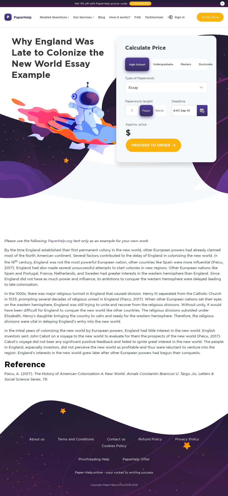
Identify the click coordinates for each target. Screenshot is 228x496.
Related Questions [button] (53, 17)
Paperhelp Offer (136, 459)
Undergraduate (163, 64)
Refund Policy (150, 439)
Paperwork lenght (139, 101)
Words (159, 110)
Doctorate (205, 64)
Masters (186, 64)
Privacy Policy (187, 439)
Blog (101, 17)
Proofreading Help (94, 459)
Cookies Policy (114, 445)
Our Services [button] (82, 17)
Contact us (116, 439)
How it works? (119, 17)
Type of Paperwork (139, 78)
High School (137, 64)
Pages (146, 110)
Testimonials (154, 17)
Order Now (210, 17)
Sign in (180, 17)
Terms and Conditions (76, 439)
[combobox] (166, 87)
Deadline (178, 101)
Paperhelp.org (60, 241)
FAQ (137, 17)
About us (36, 439)
